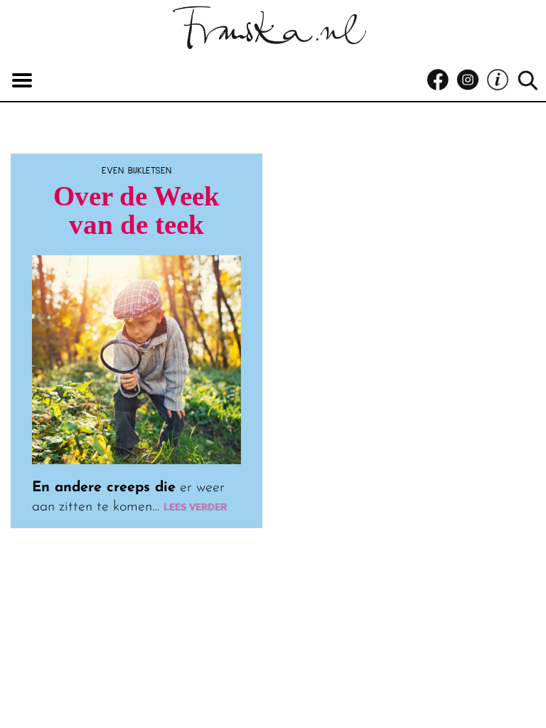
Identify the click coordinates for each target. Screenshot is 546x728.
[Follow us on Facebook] (441, 80)
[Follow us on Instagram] (471, 80)
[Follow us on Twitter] (501, 80)
